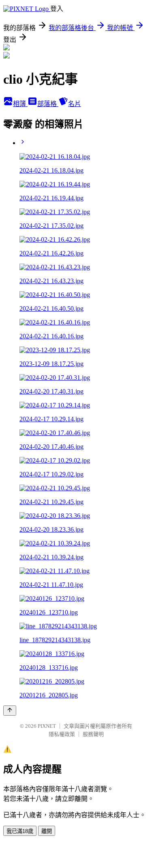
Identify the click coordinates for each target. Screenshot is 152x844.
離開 (46, 831)
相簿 (20, 103)
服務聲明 (93, 734)
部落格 (47, 103)
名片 (74, 103)
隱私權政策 (62, 734)
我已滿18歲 (19, 831)
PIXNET (47, 726)
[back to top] (9, 710)
